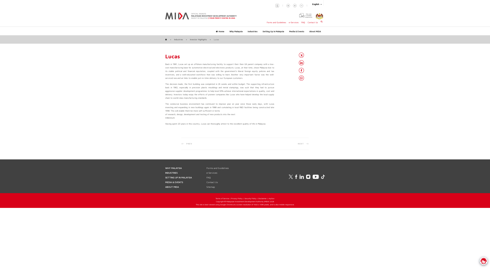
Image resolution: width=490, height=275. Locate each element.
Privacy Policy (237, 198)
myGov (271, 198)
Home (221, 31)
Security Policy (250, 198)
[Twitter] (301, 55)
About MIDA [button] (315, 31)
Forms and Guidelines (276, 22)
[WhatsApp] (301, 78)
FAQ (303, 22)
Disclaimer (262, 198)
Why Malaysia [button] (236, 31)
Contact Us (313, 22)
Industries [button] (253, 31)
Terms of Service (222, 198)
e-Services (294, 22)
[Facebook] (301, 70)
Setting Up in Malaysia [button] (273, 31)
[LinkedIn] (301, 62)
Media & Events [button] (296, 31)
